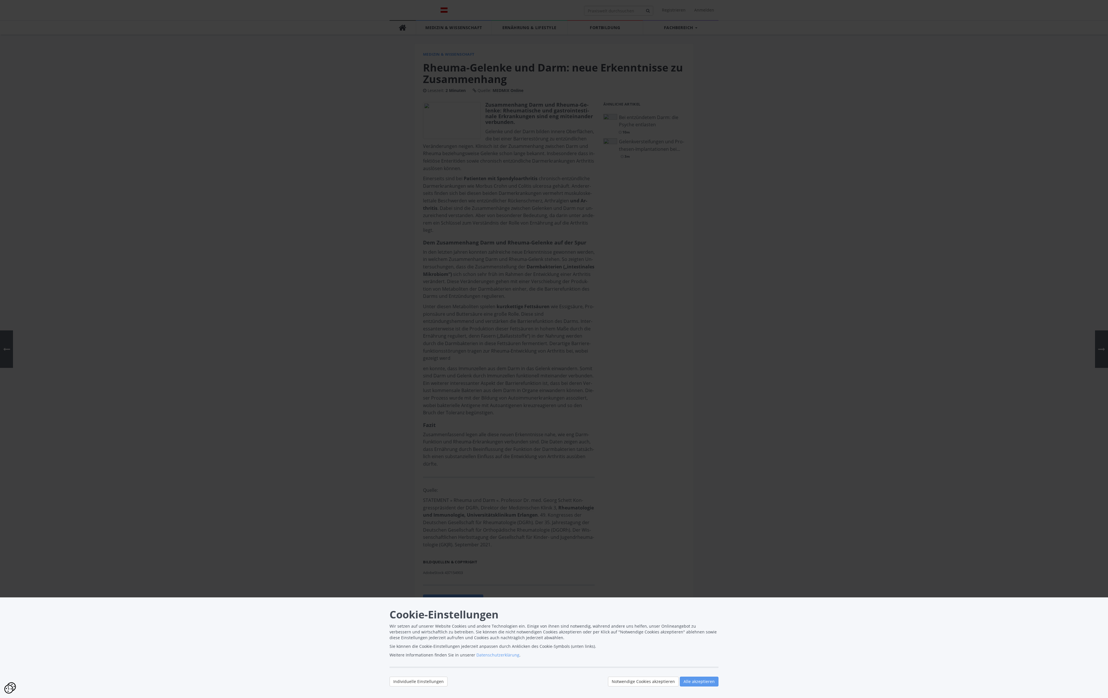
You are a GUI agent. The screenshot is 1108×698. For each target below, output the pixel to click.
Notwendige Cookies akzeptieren (643, 681)
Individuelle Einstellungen (418, 681)
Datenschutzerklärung (497, 655)
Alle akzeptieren (699, 681)
